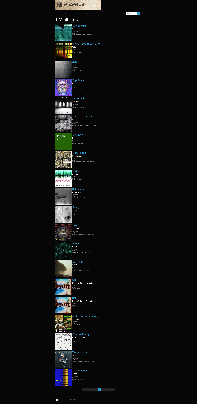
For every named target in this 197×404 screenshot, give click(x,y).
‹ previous (90, 389)
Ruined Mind (79, 25)
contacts (88, 13)
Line (74, 225)
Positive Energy (81, 334)
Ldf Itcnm (77, 261)
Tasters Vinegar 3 (82, 352)
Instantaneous (80, 370)
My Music (78, 134)
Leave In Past (80, 98)
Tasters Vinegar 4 (82, 116)
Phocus (76, 243)
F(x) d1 (76, 170)
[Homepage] (98, 5)
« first (84, 389)
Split (74, 279)
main (59, 13)
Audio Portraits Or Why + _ (87, 316)
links (93, 13)
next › (108, 389)
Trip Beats (78, 80)
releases (70, 13)
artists (76, 13)
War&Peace (79, 152)
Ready (76, 207)
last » (113, 389)
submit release (100, 13)
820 (74, 62)
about (64, 13)
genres (81, 13)
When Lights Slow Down (86, 43)
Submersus (78, 189)
